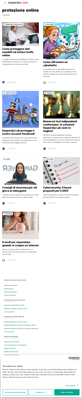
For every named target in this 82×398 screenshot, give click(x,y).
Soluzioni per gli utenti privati (15, 280)
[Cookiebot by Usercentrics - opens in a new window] (70, 358)
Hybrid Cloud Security (11, 351)
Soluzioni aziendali (11, 336)
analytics (49, 93)
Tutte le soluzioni (10, 295)
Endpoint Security (10, 348)
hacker (7, 159)
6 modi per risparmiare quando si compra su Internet (20, 244)
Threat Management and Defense (15, 345)
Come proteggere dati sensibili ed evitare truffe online (17, 52)
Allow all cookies (67, 392)
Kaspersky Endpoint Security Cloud (15, 308)
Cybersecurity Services (11, 342)
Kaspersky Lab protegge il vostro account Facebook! (18, 132)
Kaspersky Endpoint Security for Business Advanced (21, 328)
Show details (70, 385)
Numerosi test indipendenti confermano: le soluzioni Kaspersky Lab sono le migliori (60, 126)
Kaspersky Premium (10, 292)
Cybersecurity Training (11, 355)
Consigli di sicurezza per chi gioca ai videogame (19, 189)
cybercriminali (10, 93)
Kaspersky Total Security (14, 24)
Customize (40, 392)
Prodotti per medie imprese (14, 316)
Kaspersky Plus (9, 289)
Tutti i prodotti (9, 312)
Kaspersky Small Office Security (14, 305)
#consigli (49, 24)
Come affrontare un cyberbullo (55, 63)
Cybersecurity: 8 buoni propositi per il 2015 (57, 189)
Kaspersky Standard (10, 285)
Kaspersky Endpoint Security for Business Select (20, 325)
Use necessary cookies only (15, 392)
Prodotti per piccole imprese (14, 300)
